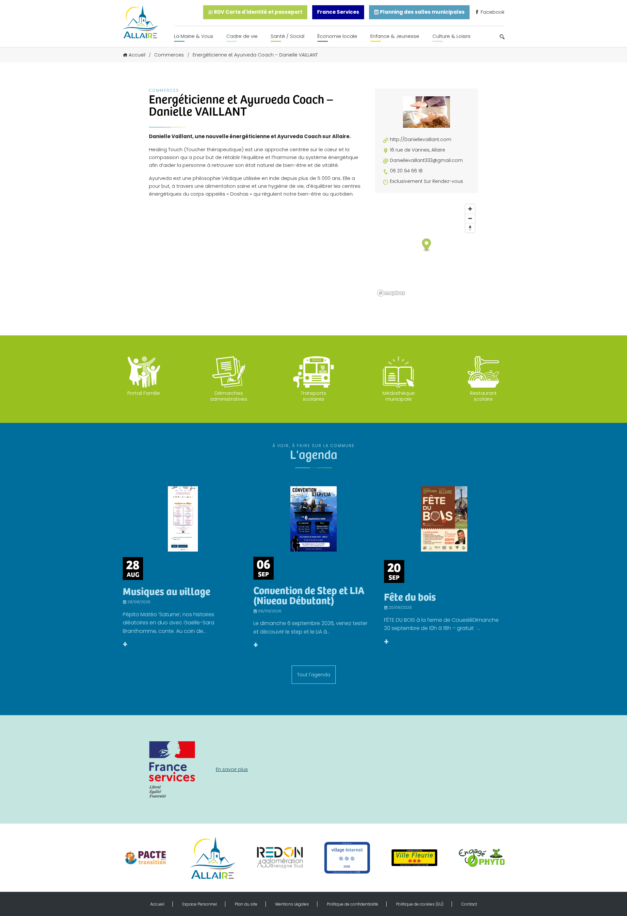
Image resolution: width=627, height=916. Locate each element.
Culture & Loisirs (451, 36)
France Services (338, 11)
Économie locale (337, 36)
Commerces (169, 55)
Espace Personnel (199, 904)
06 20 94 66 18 (406, 171)
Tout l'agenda (313, 674)
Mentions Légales (292, 904)
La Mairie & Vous (193, 36)
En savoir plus (232, 769)
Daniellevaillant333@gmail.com (426, 160)
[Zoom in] (470, 209)
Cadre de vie (242, 36)
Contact (469, 904)
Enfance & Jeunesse (394, 36)
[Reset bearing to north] (470, 228)
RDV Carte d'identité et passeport (257, 11)
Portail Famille (143, 393)
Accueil (137, 55)
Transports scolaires (313, 396)
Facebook (492, 11)
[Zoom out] (470, 218)
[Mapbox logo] (391, 293)
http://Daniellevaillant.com (420, 139)
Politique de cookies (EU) (419, 904)
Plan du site (246, 904)
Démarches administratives (228, 396)
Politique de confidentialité (352, 904)
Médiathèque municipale (398, 396)
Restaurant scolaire (483, 396)
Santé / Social (287, 36)
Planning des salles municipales (422, 11)
